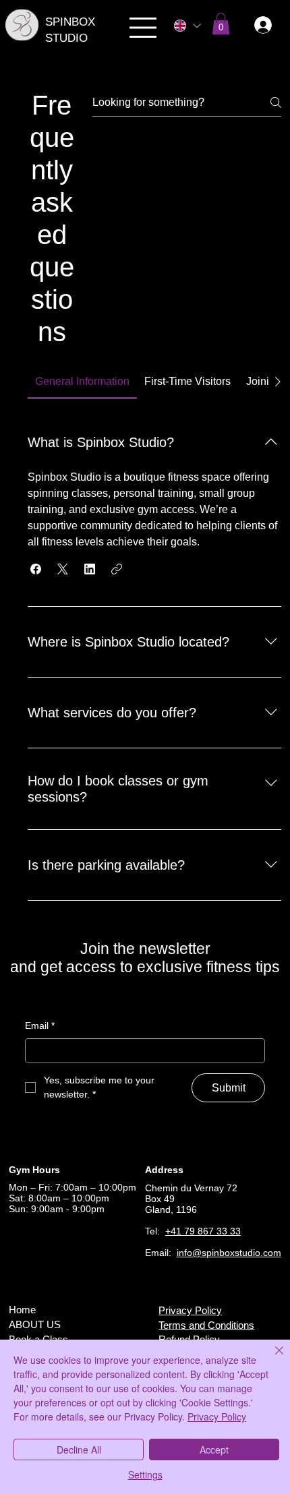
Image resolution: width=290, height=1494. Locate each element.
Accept (214, 1449)
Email (40, 1025)
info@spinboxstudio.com (229, 1252)
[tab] (83, 381)
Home (22, 1309)
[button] (221, 23)
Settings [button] (145, 1474)
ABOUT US (35, 1324)
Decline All (79, 1449)
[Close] (271, 1358)
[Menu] (143, 27)
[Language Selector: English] (187, 25)
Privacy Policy (190, 1310)
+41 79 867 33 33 (203, 1231)
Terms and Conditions (206, 1325)
